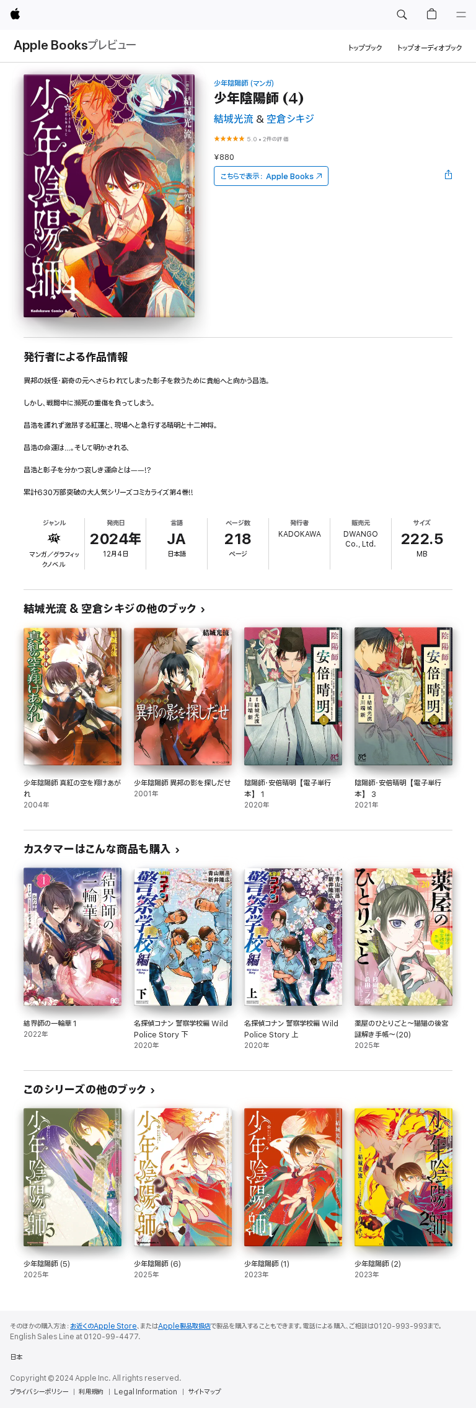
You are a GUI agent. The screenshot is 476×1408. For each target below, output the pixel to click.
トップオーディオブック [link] (429, 48)
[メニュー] (461, 15)
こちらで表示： (267, 176)
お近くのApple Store (103, 1326)
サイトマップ (204, 1392)
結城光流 (233, 119)
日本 (16, 1357)
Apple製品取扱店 (184, 1326)
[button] (401, 15)
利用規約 (91, 1392)
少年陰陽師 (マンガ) (244, 83)
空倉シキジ (290, 119)
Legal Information (145, 1392)
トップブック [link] (365, 48)
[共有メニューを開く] (448, 176)
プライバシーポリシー (39, 1392)
